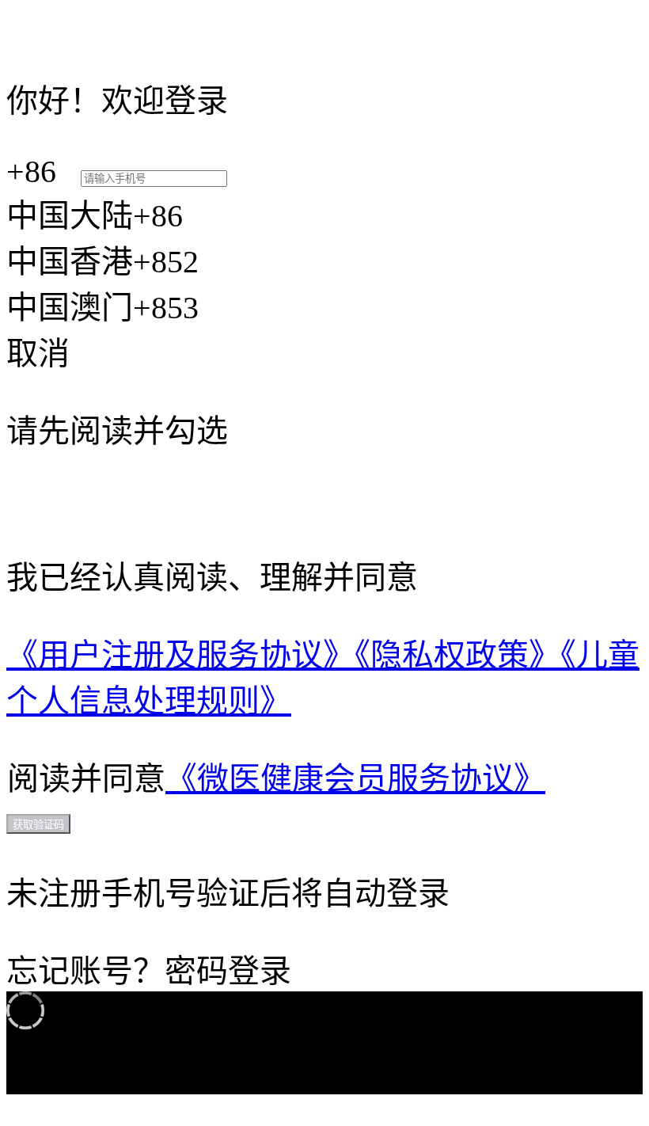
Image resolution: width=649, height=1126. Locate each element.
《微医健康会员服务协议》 (355, 779)
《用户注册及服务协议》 (180, 655)
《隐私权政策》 (457, 655)
